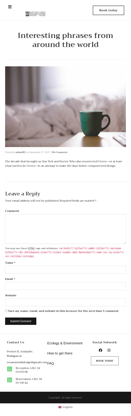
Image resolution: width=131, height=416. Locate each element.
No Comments (59, 152)
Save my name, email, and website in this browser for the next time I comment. (63, 311)
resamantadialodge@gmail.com (27, 362)
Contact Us (15, 342)
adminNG (21, 152)
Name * (10, 263)
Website (10, 295)
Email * (10, 279)
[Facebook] (100, 350)
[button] (10, 6)
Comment (12, 211)
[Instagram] (109, 350)
